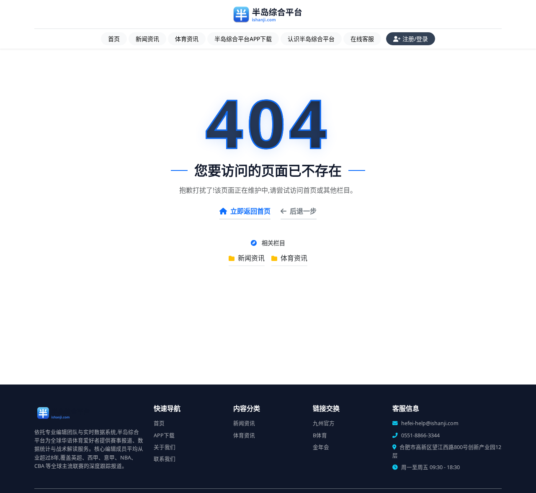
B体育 (320, 435)
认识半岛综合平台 (311, 39)
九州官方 (324, 423)
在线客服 (362, 39)
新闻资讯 (147, 39)
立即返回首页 (250, 211)
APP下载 (164, 435)
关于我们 (164, 447)
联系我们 (164, 458)
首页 (114, 39)
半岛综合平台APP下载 (243, 39)
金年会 (321, 447)
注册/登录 (415, 39)
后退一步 (303, 211)
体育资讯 (186, 39)
